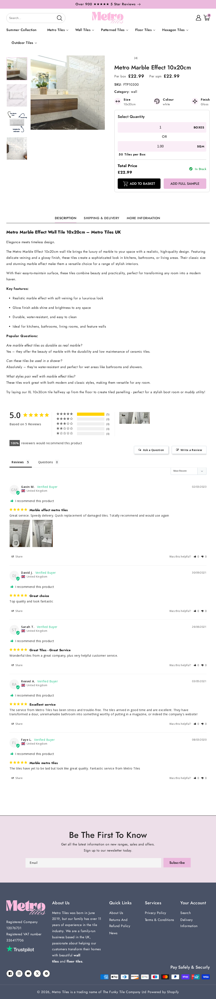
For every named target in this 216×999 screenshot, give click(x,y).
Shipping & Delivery (101, 218)
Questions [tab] (45, 462)
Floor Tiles (143, 30)
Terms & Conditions (159, 919)
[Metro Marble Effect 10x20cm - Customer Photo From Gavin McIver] (126, 418)
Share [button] (19, 556)
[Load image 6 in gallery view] (17, 95)
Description (66, 218)
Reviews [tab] (18, 462)
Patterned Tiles (113, 30)
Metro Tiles (56, 30)
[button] (11, 17)
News (113, 933)
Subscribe (177, 862)
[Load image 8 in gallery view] (17, 148)
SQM (200, 146)
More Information (143, 218)
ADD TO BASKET (142, 183)
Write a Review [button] (191, 450)
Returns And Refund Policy (119, 922)
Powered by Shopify (163, 992)
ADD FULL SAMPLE (184, 183)
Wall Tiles (82, 30)
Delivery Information (189, 922)
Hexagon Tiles (173, 30)
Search (185, 912)
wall (134, 91)
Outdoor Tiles (22, 43)
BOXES (199, 127)
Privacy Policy (155, 912)
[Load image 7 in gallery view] (17, 122)
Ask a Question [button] (153, 450)
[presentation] (211, 6)
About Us (116, 912)
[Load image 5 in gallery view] (17, 68)
